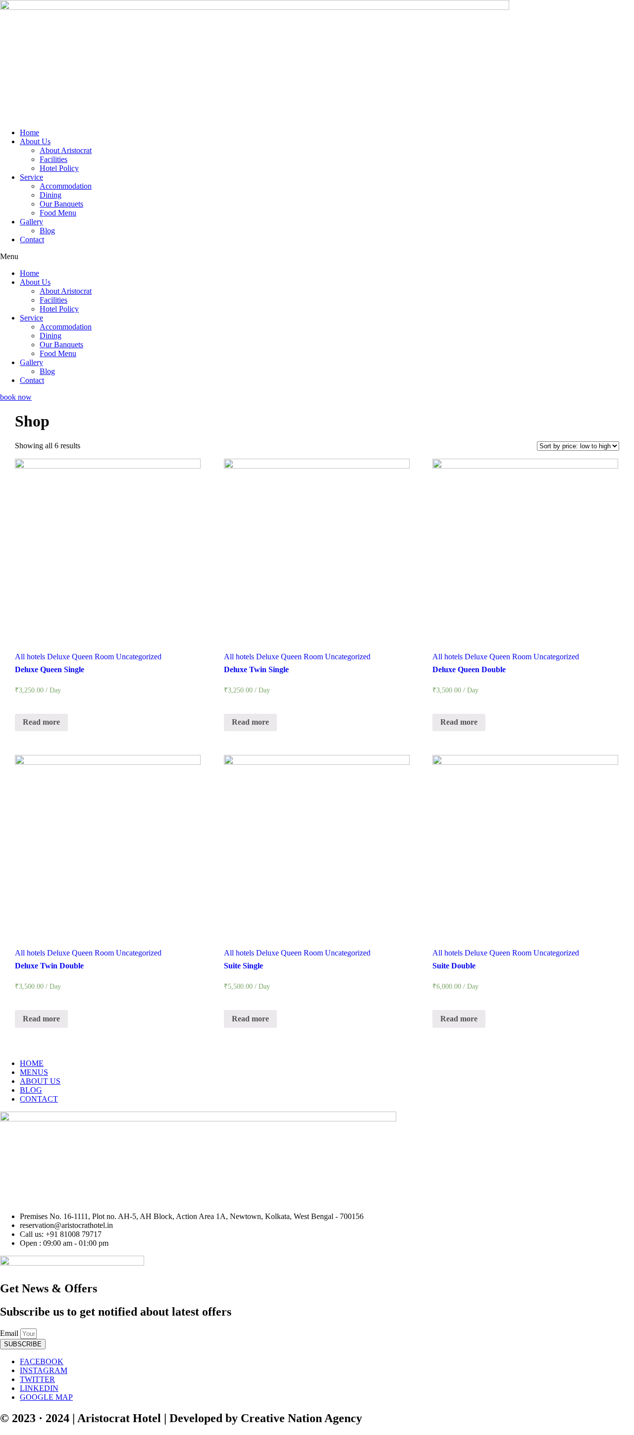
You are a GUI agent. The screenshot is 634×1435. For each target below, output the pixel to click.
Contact (32, 239)
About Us (35, 141)
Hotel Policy (59, 168)
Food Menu (58, 213)
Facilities (53, 159)
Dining (50, 195)
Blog (47, 230)
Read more (41, 722)
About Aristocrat (66, 150)
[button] (317, 256)
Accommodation (66, 186)
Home (29, 132)
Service (31, 177)
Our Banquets (61, 204)
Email (10, 1333)
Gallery (31, 221)
